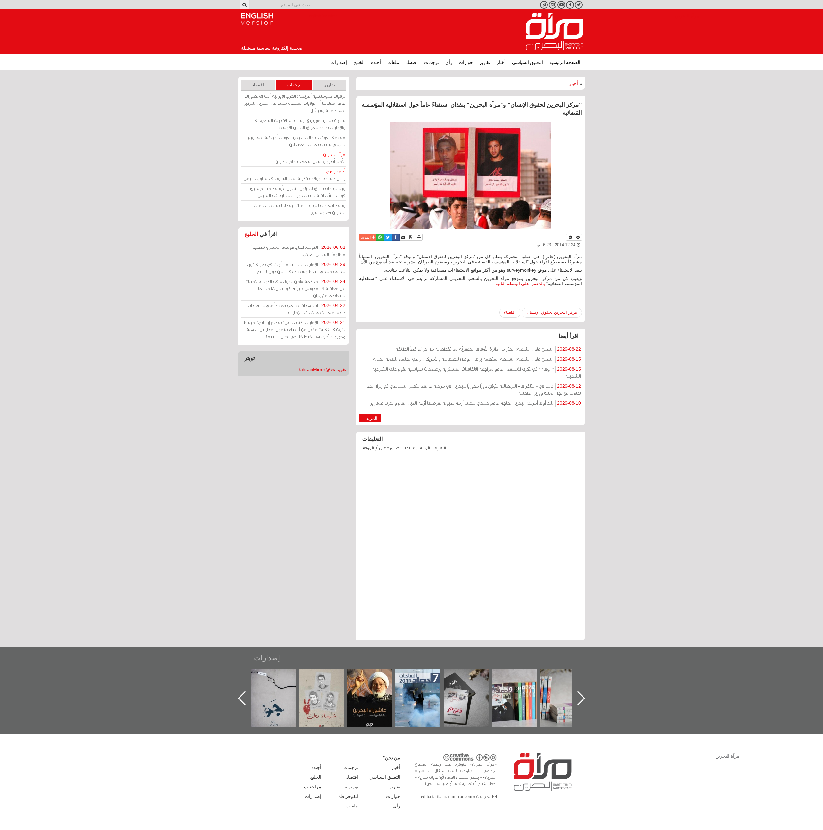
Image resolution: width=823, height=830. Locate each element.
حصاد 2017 (472, 676)
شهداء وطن (376, 676)
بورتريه (351, 786)
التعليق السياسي (527, 62)
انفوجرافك (348, 796)
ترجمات (431, 62)
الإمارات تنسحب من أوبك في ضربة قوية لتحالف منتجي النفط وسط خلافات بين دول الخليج (295, 268)
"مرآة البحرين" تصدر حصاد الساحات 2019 (569, 683)
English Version (257, 19)
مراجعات (312, 786)
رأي (448, 62)
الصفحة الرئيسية (564, 62)
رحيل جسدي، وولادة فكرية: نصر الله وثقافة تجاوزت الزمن (294, 175)
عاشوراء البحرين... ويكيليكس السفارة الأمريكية (424, 683)
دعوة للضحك (279, 676)
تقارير (484, 62)
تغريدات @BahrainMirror (321, 369)
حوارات (466, 62)
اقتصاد (412, 62)
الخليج (359, 62)
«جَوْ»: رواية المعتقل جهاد (327, 680)
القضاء (510, 312)
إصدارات (338, 62)
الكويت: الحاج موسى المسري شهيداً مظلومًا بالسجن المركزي (298, 250)
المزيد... (369, 418)
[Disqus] (470, 548)
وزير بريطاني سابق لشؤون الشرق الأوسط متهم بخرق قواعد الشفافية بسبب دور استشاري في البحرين (297, 192)
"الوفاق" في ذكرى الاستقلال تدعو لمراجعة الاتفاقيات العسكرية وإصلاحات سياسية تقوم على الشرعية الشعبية (476, 372)
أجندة (376, 62)
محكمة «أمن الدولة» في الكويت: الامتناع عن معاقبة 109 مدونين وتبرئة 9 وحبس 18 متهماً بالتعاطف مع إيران (295, 288)
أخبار (501, 62)
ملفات (393, 62)
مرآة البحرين (554, 32)
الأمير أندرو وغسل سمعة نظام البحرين (310, 158)
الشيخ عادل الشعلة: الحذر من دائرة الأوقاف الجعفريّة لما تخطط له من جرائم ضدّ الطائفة (488, 349)
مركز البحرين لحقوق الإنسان (552, 312)
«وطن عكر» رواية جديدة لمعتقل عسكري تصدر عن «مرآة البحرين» (521, 687)
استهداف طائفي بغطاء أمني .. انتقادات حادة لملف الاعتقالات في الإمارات (296, 309)
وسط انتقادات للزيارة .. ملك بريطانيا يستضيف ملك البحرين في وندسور (299, 209)
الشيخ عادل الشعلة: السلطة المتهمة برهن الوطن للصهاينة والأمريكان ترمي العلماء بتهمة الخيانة (477, 359)
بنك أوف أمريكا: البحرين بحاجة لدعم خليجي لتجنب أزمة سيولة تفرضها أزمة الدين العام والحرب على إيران (473, 403)
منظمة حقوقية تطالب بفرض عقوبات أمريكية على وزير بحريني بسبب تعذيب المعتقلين (296, 141)
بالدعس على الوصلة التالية (520, 283)
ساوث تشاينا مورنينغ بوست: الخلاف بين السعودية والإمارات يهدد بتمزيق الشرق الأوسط (300, 124)
